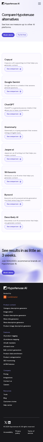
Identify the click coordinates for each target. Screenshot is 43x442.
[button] (39, 3)
